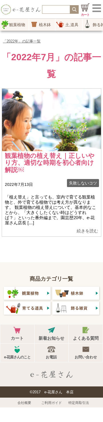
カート (17, 338)
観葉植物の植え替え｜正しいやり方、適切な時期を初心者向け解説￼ (50, 162)
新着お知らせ (51, 338)
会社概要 (24, 403)
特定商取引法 (78, 403)
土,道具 (71, 24)
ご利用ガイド (51, 403)
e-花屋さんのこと (17, 357)
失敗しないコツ (83, 183)
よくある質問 (86, 338)
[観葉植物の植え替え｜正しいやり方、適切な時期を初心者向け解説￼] (51, 147)
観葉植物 (17, 24)
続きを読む (87, 230)
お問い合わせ (86, 357)
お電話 (51, 357)
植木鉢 (45, 24)
